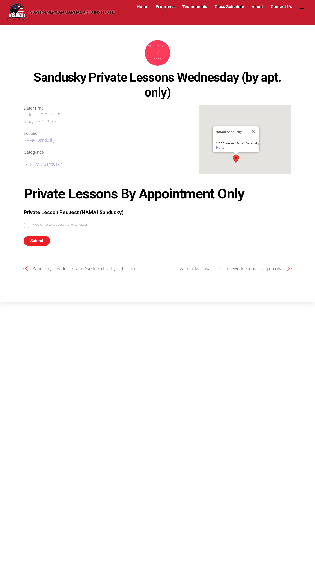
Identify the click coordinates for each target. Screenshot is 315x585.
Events (220, 147)
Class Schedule (229, 6)
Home (142, 6)
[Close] (253, 131)
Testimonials (194, 6)
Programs (165, 6)
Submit (37, 240)
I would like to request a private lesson (59, 224)
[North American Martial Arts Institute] (16, 18)
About (257, 6)
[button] (236, 159)
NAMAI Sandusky (39, 140)
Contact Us (281, 6)
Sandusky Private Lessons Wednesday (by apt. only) (157, 85)
